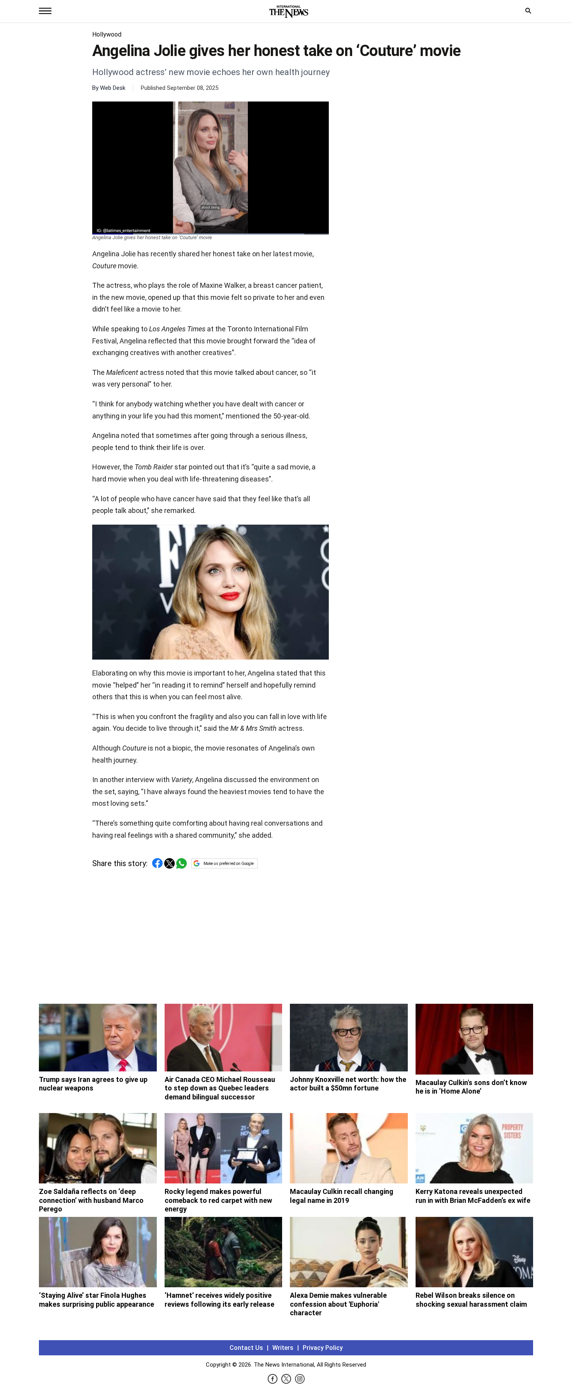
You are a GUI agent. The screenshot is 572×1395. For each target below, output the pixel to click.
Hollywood (106, 34)
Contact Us (246, 1347)
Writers (282, 1347)
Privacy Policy (323, 1347)
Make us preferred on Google (229, 863)
